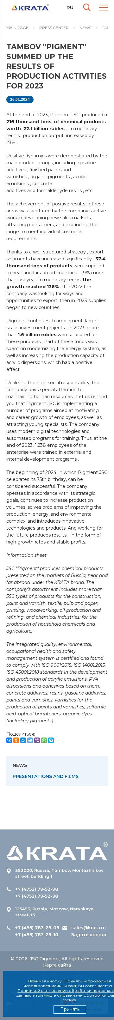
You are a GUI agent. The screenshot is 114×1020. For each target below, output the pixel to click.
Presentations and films (46, 776)
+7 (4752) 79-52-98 (36, 889)
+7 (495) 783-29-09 (37, 928)
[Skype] (51, 740)
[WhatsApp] (44, 740)
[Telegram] (30, 740)
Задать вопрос (89, 935)
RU (69, 7)
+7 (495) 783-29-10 (36, 935)
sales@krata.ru (88, 928)
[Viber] (37, 740)
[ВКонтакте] (9, 740)
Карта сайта (57, 965)
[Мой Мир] (23, 740)
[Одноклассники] (16, 740)
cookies (69, 1000)
